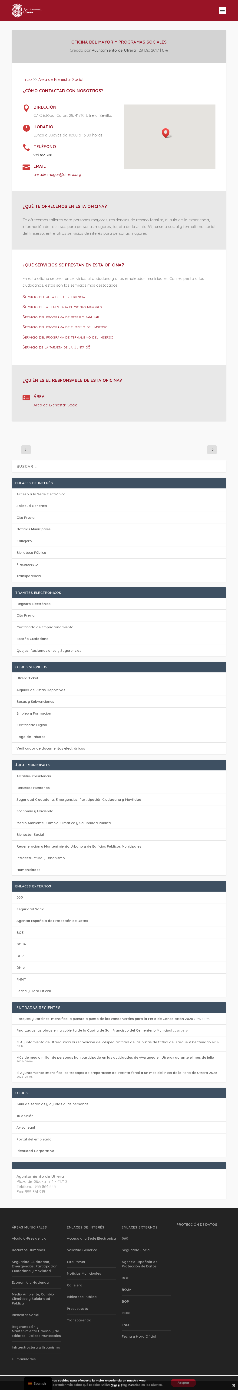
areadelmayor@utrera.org (57, 174)
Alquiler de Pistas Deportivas (41, 690)
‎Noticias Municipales (34, 529)
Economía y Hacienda (35, 811)
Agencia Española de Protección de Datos (52, 920)
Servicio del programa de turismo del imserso (65, 326)
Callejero (24, 541)
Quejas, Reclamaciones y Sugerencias (49, 650)
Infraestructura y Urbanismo (41, 858)
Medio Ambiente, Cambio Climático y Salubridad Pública (64, 823)
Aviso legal (26, 1127)
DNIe (21, 967)
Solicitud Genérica (32, 505)
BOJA (21, 944)
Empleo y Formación (34, 713)
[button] (167, 133)
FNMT (21, 979)
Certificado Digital (32, 725)
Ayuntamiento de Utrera (114, 50)
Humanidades (28, 870)
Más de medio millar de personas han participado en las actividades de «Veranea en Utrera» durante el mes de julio (115, 1057)
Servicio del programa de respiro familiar (61, 317)
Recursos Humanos (33, 787)
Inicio (27, 79)
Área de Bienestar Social (60, 79)
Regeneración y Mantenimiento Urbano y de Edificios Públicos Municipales (79, 846)
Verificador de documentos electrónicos (51, 748)
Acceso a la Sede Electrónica (41, 494)
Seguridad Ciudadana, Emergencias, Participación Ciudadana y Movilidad (79, 799)
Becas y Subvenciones (35, 701)
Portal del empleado (34, 1139)
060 (20, 897)
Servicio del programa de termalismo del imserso (68, 337)
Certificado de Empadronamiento (45, 627)
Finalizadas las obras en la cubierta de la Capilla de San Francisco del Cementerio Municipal (94, 1030)
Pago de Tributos (31, 737)
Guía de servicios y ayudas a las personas (53, 1104)
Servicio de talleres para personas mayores (62, 306)
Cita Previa (26, 517)
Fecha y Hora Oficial (34, 991)
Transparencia (29, 576)
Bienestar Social (30, 834)
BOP (20, 956)
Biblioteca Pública (31, 552)
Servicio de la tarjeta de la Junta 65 (57, 347)
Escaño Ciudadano (33, 638)
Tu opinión (25, 1116)
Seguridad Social (31, 909)
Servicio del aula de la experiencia (54, 296)
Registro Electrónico (34, 604)
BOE (20, 932)
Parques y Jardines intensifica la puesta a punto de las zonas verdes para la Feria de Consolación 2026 (105, 1018)
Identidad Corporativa (35, 1151)
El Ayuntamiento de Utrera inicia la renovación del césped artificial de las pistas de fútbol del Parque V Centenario (114, 1042)
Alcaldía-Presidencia (34, 776)
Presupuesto (27, 564)
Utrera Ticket (27, 678)
